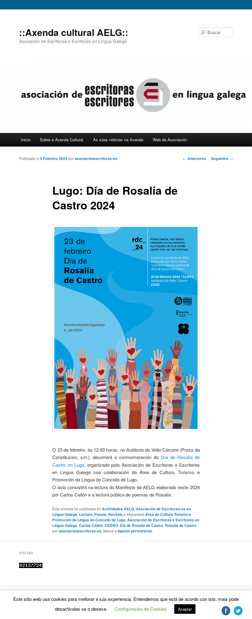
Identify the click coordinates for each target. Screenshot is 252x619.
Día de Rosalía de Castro (141, 525)
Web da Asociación (170, 139)
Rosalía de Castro (180, 525)
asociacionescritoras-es (96, 158)
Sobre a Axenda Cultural (61, 139)
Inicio (25, 139)
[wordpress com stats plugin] (30, 566)
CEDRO (111, 525)
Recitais (115, 514)
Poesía (100, 514)
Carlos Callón (91, 525)
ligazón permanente (135, 531)
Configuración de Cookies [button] (141, 608)
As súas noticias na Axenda (118, 139)
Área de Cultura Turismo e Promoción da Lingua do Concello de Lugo (121, 517)
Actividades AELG (118, 509)
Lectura (86, 514)
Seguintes (222, 158)
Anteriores (194, 158)
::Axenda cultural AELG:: (73, 32)
